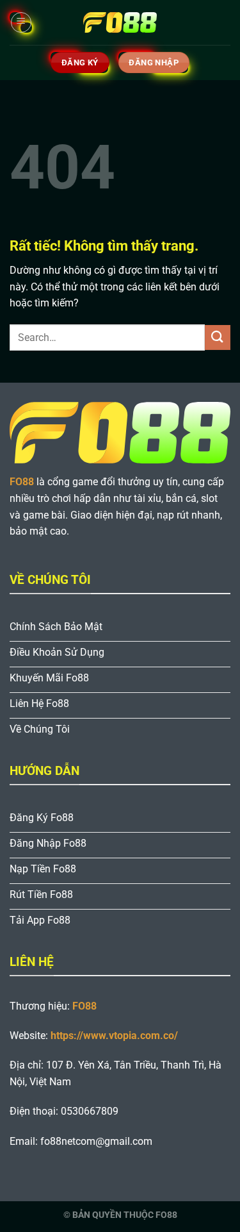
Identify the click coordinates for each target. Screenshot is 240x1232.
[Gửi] (217, 337)
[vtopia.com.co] (120, 22)
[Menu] (21, 22)
